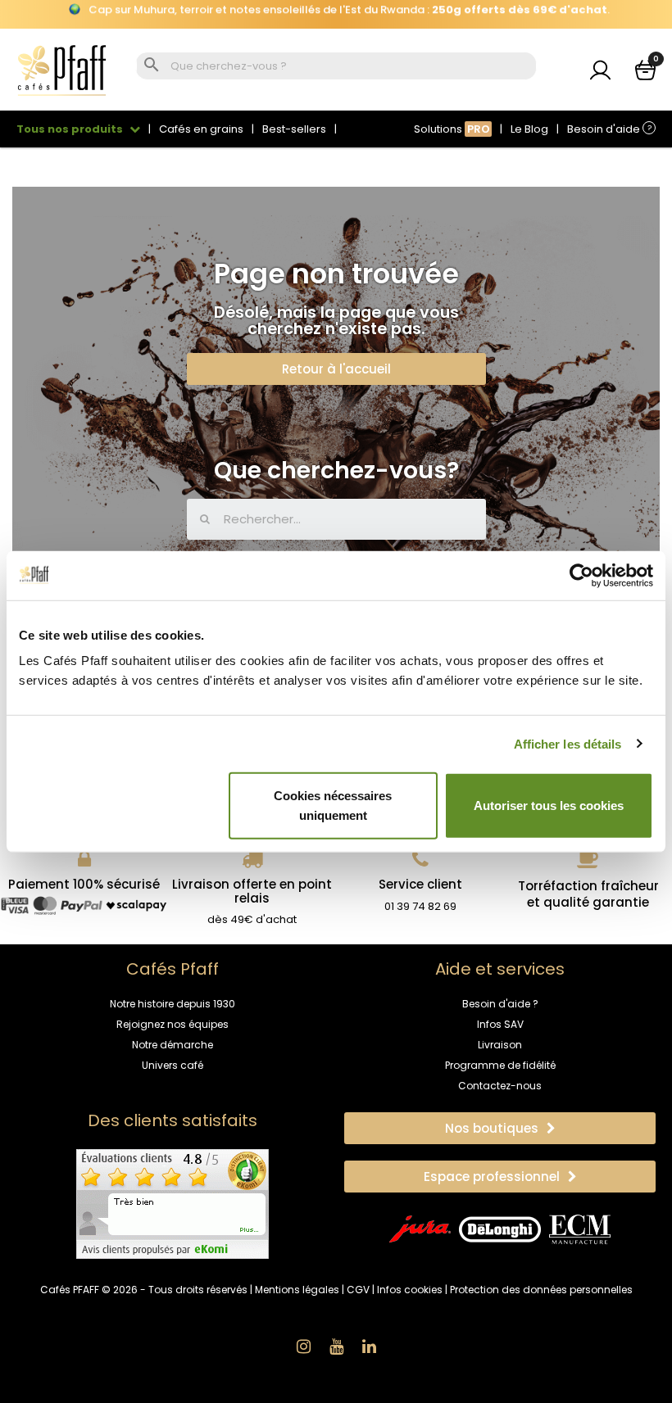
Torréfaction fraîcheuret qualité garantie (588, 894)
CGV (358, 1290)
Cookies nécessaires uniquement (333, 805)
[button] (336, 369)
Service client (420, 884)
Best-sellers (294, 129)
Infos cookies (410, 1290)
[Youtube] (336, 1346)
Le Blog (529, 129)
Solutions (452, 129)
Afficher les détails (568, 743)
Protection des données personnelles (541, 1290)
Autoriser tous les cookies (549, 805)
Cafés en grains (201, 129)
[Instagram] (303, 1346)
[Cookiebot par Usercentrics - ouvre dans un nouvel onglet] (581, 575)
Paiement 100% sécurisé (84, 884)
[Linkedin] (368, 1346)
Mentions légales (297, 1290)
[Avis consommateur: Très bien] (172, 1203)
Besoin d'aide (609, 129)
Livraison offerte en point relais (252, 891)
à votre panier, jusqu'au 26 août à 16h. (336, 14)
